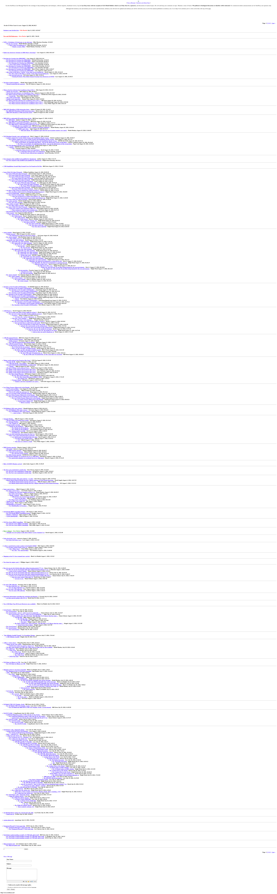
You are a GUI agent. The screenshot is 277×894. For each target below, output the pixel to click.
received (11, 692)
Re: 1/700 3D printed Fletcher (14, 339)
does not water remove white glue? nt (22, 577)
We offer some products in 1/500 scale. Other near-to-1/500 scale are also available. (29, 647)
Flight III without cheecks (16, 796)
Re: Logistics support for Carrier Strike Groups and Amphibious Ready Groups (31, 139)
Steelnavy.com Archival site (11, 30)
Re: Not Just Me (25, 247)
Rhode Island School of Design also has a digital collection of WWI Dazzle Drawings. (30, 480)
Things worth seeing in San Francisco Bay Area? (17, 360)
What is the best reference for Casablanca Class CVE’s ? (19, 90)
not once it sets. (19, 578)
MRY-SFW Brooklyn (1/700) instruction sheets (19, 112)
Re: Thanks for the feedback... (20, 428)
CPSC (8, 672)
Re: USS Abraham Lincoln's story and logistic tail (20, 145)
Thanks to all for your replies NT (15, 501)
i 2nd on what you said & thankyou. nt (43, 332)
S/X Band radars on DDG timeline (59, 767)
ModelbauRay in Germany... (14, 504)
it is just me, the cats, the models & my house (39, 329)
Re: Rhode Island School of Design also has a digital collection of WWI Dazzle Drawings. (34, 483)
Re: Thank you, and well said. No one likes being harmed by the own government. (67, 268)
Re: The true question (27, 273)
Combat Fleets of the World (51, 757)
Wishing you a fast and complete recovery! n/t (22, 492)
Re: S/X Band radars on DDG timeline (63, 769)
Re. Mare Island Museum (16, 374)
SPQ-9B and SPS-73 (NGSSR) (23, 742)
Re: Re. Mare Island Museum (20, 375)
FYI (51, 764)
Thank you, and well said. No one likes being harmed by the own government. (62, 267)
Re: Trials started (14, 214)
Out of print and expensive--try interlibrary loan (19, 93)
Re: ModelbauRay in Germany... (18, 506)
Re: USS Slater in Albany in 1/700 (15, 664)
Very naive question (11, 201)
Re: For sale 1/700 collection (14, 589)
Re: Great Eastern (11, 611)
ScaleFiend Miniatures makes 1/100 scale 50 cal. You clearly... (23, 714)
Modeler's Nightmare (12, 514)
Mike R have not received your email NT (23, 496)
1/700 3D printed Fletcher (10, 338)
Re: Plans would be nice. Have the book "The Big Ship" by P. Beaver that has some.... (39, 623)
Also (22, 802)
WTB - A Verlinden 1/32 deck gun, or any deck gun (17, 42)
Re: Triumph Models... (12, 422)
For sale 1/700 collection (10, 584)
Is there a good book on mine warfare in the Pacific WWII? (20, 546)
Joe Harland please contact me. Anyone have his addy (18, 812)
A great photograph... (12, 516)
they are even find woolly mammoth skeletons (19, 393)
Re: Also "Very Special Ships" (20, 550)
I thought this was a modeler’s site (21, 126)
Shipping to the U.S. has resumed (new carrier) (16, 556)
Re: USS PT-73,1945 (12, 719)
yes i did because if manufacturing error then (24, 437)
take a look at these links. (13, 97)
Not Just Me (21, 246)
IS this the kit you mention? (17, 345)
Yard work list (19, 788)
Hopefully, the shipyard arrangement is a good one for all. (45, 261)
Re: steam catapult (11, 237)
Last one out (9, 691)
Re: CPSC (12, 674)
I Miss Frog (12, 650)
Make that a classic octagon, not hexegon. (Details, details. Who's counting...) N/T (38, 791)
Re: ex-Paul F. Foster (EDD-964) (27, 800)
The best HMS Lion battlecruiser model (17, 420)
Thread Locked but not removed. (15, 84)
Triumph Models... (8, 419)
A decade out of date (26, 272)
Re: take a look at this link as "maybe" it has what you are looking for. (29, 73)
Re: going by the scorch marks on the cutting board (38, 327)
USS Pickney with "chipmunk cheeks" (14, 729)
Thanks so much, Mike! (18, 46)
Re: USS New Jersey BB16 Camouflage (17, 523)
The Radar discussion (53, 758)
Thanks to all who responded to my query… (27, 381)
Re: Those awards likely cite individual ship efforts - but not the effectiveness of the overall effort (45, 144)
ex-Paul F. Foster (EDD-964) (23, 799)
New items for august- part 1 (11, 562)
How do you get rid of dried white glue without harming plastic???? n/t (23, 568)
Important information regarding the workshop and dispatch (20, 596)
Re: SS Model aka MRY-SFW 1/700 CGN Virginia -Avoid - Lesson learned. (30, 707)
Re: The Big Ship (22, 619)
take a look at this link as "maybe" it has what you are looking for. (25, 72)
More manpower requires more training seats (25, 210)
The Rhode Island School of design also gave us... (23, 481)
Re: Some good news (29, 689)
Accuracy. (15, 315)
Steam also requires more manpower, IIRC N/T (22, 208)
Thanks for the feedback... (16, 426)
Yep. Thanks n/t (13, 423)
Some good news (25, 688)
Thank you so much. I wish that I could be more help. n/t (42, 686)
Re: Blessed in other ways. (45, 265)
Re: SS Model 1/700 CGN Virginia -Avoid (18, 706)
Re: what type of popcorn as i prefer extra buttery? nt (30, 198)
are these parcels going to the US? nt (16, 598)
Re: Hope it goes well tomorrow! (18, 499)
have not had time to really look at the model (27, 323)
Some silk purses (19, 653)
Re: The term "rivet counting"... (24, 320)
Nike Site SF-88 (10, 362)
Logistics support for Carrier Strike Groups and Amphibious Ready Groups (27, 138)
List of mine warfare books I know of (16, 547)
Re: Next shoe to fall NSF (34, 223)
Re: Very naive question (16, 202)
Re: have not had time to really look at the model (31, 324)
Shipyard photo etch (9, 844)
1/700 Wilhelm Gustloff (13, 637)
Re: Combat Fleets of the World (56, 766)
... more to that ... (17, 413)
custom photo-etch (8, 820)
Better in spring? (25, 402)
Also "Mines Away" (14, 549)
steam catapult (7, 232)
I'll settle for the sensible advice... (24, 438)
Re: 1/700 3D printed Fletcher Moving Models (22, 342)
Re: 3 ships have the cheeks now (18, 739)
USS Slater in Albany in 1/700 (11, 662)
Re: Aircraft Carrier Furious (20, 453)
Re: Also (26, 803)
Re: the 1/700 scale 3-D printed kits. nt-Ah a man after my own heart (43, 354)
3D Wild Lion (16, 432)
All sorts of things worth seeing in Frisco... (18, 368)
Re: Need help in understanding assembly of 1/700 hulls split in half (25, 836)
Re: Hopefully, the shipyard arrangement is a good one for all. (49, 262)
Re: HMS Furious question (13, 450)
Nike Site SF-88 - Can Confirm (17, 363)
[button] (23, 881)
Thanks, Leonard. (14, 495)
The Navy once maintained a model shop (14, 470)
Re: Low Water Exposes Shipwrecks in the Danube (20, 395)
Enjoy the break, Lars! (9, 538)
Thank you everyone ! (12, 91)
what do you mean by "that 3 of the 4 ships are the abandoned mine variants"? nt (43, 784)
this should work (22, 378)
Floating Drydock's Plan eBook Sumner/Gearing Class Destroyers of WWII (33, 76)
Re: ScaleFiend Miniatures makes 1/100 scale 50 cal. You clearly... (27, 716)
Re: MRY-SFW (10, 120)
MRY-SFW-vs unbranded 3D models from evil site (17, 118)
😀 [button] (28, 881)
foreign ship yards (26, 255)
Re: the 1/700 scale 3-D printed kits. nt (31, 353)
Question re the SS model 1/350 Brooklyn (14, 286)
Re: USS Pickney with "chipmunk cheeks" (18, 794)
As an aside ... (19, 695)
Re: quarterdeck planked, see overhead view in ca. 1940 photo (26, 458)
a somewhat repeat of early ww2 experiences (27, 150)
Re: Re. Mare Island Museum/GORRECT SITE (28, 377)
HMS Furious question (9, 447)
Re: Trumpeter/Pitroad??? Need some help (18, 827)
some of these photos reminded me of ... (20, 64)
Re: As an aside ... (23, 697)
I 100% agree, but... (23, 129)
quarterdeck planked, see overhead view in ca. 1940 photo (22, 456)
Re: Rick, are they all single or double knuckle (28, 350)
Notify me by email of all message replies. (19, 885)
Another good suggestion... (13, 99)
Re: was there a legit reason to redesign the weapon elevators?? (27, 192)
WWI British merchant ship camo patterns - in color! (18, 478)
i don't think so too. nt (15, 238)
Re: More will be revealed (16, 205)
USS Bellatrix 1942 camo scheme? (12, 408)
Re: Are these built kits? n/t (17, 587)
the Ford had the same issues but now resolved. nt (20, 211)
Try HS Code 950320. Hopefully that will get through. (36, 680)
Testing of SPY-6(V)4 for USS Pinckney (17, 731)
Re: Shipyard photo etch (13, 845)
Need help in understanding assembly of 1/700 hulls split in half (21, 835)
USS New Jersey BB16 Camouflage (13, 522)
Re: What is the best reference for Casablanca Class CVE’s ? (23, 94)
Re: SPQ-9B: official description (44, 752)
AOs (13, 148)
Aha (54, 763)
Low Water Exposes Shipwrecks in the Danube (16, 387)
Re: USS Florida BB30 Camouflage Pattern (18, 513)
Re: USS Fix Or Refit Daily (16, 195)
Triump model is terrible (13, 425)
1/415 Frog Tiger (14, 656)
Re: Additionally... (20, 677)
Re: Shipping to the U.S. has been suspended (18, 671)
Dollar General (13, 341)
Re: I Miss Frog (16, 652)
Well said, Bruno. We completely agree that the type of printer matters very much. (44, 130)
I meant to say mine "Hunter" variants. (35, 785)
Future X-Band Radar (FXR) (32, 746)
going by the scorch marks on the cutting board (34, 326)
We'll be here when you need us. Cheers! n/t (21, 646)
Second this (12, 96)
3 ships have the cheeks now (14, 735)
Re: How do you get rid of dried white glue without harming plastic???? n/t (27, 569)
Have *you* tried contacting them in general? (22, 435)
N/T (19, 440)
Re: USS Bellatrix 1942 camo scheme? (17, 410)
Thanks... (11, 366)
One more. (24, 622)
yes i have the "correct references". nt (25, 317)
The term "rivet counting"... (20, 318)
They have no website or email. (23, 441)
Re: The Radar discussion (57, 760)
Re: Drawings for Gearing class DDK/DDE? (18, 60)
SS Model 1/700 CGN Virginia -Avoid (14, 704)
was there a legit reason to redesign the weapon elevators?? (22, 190)
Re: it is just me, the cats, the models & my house (43, 330)
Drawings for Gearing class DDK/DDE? (14, 58)
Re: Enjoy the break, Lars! (13, 540)
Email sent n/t (10, 814)
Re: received (15, 694)
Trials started (10, 213)
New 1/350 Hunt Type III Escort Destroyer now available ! (19, 604)
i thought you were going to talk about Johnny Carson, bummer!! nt (25, 532)
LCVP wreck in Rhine (12, 389)
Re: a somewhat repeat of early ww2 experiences (31, 151)
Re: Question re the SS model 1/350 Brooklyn (19, 288)
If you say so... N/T (20, 244)
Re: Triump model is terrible (17, 431)
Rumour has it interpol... (13, 390)
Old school (9, 449)
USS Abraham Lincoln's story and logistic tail (16, 136)
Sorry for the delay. (20, 498)
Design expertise (10, 234)
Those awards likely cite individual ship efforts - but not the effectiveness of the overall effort (41, 142)
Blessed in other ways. (41, 264)
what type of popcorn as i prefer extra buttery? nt (26, 196)
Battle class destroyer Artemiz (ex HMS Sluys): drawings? (19, 52)
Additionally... (16, 675)
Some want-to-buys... (9, 489)
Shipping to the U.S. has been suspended (14, 669)
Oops (19, 698)
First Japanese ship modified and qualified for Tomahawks (19, 159)
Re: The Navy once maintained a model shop (18, 471)
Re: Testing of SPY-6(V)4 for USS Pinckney (21, 732)
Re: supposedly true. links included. (19, 241)
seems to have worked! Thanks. (18, 571)
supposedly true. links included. (15, 240)
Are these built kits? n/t (12, 586)
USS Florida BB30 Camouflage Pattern (14, 511)
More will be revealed (12, 204)
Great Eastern (7, 610)
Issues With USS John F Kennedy (12, 172)
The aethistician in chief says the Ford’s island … (23, 235)
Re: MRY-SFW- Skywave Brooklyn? (19, 121)
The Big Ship (18, 617)
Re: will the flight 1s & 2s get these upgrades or (66, 775)
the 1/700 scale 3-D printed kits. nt (27, 351)
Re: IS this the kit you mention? (21, 347)
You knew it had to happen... (11, 82)
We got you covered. (12, 43)
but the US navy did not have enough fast (32, 153)
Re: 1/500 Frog (10, 649)
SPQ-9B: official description (40, 751)
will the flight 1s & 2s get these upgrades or (62, 773)
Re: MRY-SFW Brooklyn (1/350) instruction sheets (20, 111)
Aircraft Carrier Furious (16, 452)
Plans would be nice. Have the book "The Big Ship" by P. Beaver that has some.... (35, 616)
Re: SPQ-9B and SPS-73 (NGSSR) (27, 743)
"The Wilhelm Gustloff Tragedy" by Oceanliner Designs (19, 635)
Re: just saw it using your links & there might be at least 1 (25, 314)
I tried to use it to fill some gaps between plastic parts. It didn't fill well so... (30, 575)
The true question (23, 270)
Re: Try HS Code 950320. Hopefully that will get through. (40, 682)
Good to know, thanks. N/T (25, 401)
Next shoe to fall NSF (29, 222)
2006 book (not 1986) (50, 776)
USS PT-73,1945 (7, 713)
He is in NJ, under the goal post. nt (19, 392)
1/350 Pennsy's (7, 311)
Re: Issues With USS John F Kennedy (16, 173)
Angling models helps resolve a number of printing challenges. (32, 127)
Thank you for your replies (13, 644)
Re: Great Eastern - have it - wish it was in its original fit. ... (23, 613)
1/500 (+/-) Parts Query (9, 643)
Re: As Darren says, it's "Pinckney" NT (20, 737)
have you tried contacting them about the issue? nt (20, 434)
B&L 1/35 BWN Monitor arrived (12, 464)
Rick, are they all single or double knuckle (24, 348)
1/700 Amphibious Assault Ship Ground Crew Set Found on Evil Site (22, 166)
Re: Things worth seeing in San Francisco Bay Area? (21, 369)
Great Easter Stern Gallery (25, 625)
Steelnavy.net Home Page (143, 3)
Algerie (17, 299)
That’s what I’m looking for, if (17, 45)
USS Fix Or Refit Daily (12, 193)
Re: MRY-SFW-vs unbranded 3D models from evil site (21, 123)
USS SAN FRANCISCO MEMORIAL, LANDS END (21, 365)
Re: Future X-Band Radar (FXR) (36, 748)
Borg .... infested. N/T (12, 734)
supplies (11, 147)
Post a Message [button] (131, 3)
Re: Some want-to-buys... (13, 490)
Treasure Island (16, 380)
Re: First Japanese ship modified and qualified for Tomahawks (23, 160)
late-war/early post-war (15, 75)
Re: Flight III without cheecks (20, 797)
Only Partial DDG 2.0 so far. (20, 740)
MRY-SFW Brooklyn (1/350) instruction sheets (16, 109)
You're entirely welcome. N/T (29, 220)
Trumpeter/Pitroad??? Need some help (14, 826)
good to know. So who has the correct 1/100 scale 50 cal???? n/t (29, 717)
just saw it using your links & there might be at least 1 (21, 312)
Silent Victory (10, 502)
